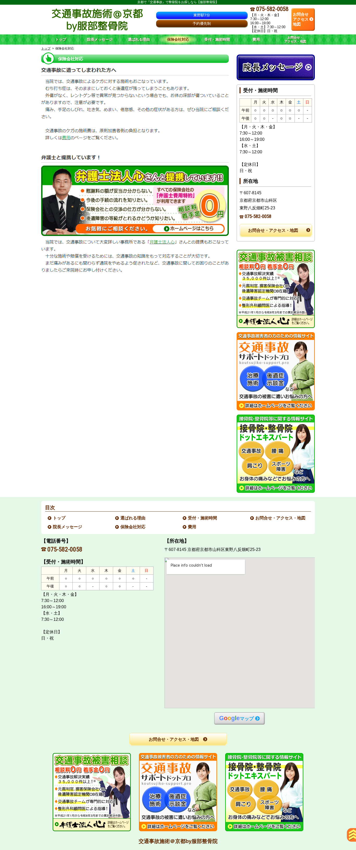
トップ (60, 39)
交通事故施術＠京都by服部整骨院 (178, 841)
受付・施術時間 (202, 518)
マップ (236, 718)
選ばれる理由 (133, 518)
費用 (192, 527)
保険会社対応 (133, 527)
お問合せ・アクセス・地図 (273, 230)
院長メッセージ (67, 527)
